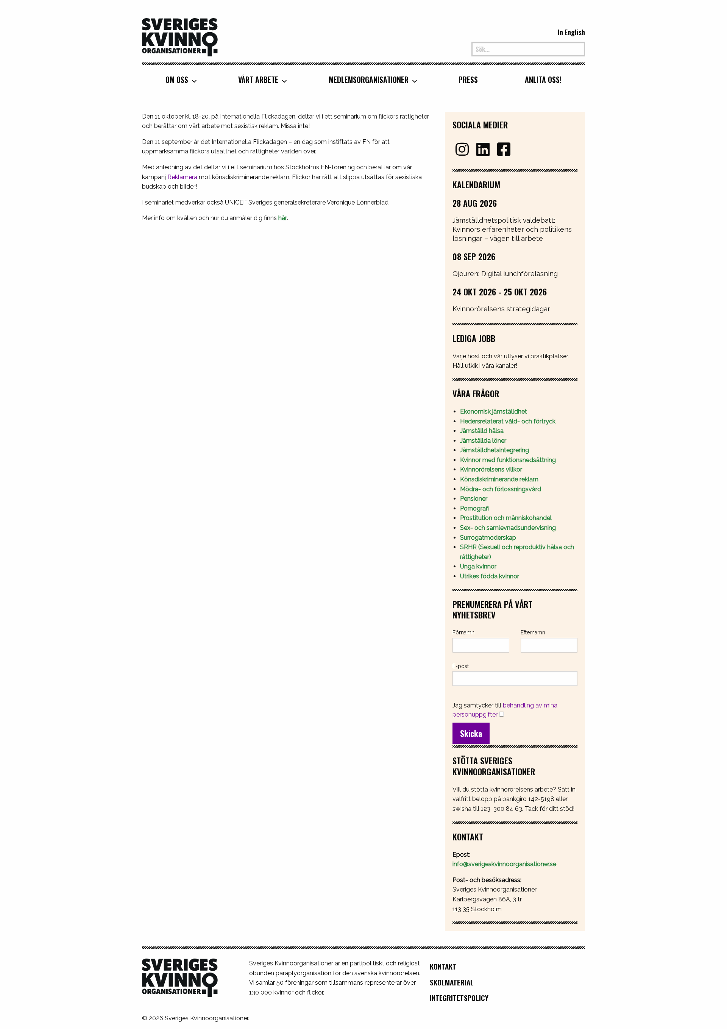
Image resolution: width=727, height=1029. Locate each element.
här (282, 218)
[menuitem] (178, 80)
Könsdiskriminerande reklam (499, 479)
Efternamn (533, 632)
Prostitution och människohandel (506, 518)
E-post (460, 666)
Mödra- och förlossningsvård (500, 489)
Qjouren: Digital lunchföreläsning (505, 274)
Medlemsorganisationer (369, 79)
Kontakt (443, 966)
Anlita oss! (543, 79)
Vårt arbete (258, 79)
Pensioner (473, 498)
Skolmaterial (452, 982)
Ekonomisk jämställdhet (493, 411)
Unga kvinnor (478, 566)
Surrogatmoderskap (488, 537)
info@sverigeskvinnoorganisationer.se (504, 864)
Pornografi (474, 508)
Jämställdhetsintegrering (494, 450)
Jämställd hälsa (482, 430)
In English (571, 32)
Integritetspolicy (459, 997)
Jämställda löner (483, 440)
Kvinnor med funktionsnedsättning (508, 460)
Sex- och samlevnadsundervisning (508, 527)
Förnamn (463, 632)
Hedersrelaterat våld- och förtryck (507, 421)
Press (468, 79)
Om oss (176, 79)
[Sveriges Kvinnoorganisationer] (180, 36)
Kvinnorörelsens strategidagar (501, 309)
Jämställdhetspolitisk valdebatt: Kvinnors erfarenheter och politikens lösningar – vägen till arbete (512, 229)
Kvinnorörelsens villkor (491, 469)
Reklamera (182, 177)
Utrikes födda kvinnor (489, 576)
